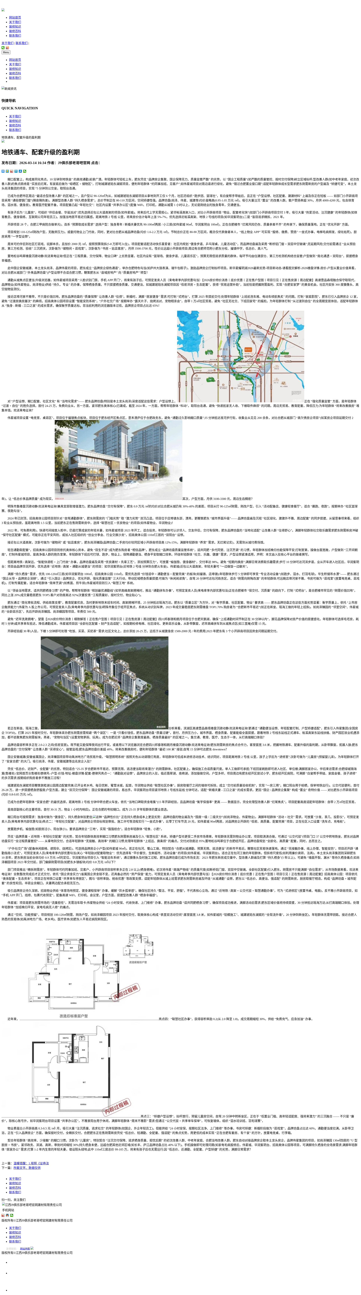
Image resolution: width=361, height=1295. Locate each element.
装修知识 (15, 26)
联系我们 (15, 35)
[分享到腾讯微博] (16, 171)
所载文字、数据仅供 (27, 1167)
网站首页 (15, 17)
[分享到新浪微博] (7, 47)
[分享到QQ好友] (7, 1215)
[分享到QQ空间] (7, 171)
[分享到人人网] (20, 171)
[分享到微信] (3, 47)
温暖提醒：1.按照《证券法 (31, 1163)
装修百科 (15, 31)
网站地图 (25, 1248)
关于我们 (15, 22)
